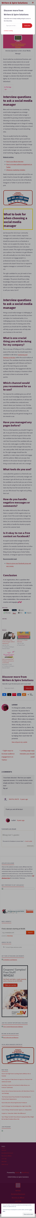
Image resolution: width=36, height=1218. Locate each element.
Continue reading (8, 30)
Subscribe (27, 25)
